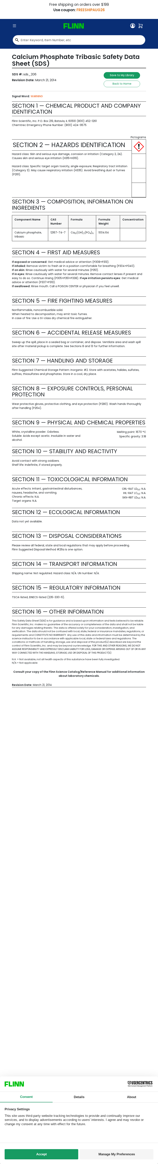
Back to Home (122, 84)
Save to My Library (122, 75)
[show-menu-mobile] (14, 26)
